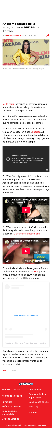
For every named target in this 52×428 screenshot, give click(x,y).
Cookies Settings (10, 418)
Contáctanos (35, 389)
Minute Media (16, 425)
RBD (36, 271)
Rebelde (36, 132)
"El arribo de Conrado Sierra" (27, 233)
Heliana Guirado (13, 35)
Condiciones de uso (39, 402)
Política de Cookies (11, 406)
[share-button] (47, 35)
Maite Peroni (9, 104)
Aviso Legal (34, 406)
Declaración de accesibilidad (9, 413)
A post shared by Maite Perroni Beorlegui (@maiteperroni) (28, 343)
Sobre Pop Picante (11, 389)
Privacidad (7, 402)
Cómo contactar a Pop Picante (37, 396)
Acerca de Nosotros (12, 395)
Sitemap (33, 412)
